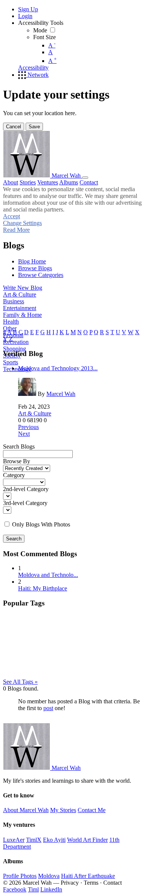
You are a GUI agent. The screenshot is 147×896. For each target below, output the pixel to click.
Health (11, 321)
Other (10, 328)
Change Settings (22, 223)
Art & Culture (19, 294)
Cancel (13, 126)
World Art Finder (87, 840)
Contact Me (92, 810)
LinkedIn (51, 889)
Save (34, 126)
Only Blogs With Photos (41, 524)
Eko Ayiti (54, 840)
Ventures (47, 182)
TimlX (33, 840)
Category (14, 475)
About (10, 182)
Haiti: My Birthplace (42, 588)
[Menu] (85, 177)
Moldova (49, 876)
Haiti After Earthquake (88, 876)
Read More (16, 230)
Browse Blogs (35, 268)
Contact (89, 182)
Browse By (16, 461)
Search (13, 539)
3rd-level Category (25, 503)
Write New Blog (22, 287)
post (48, 708)
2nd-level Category (26, 489)
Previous (28, 427)
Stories (28, 182)
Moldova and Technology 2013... (58, 368)
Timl (33, 889)
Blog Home (32, 261)
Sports (10, 362)
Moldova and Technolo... (48, 575)
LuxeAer (13, 840)
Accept (11, 216)
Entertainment (19, 308)
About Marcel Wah (26, 810)
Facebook (14, 889)
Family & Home (22, 315)
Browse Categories (40, 275)
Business (13, 301)
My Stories (63, 810)
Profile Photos (20, 876)
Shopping (14, 348)
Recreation (16, 342)
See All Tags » (20, 681)
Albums (68, 182)
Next (24, 434)
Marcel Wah (60, 394)
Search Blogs (19, 446)
